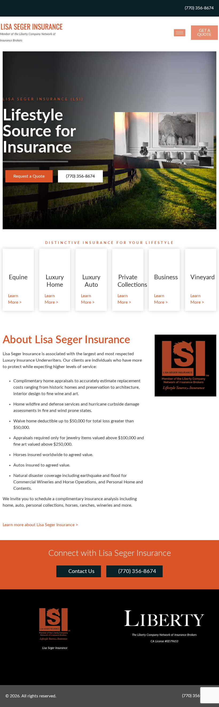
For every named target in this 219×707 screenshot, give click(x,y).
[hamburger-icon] (180, 33)
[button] (109, 666)
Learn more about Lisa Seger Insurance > (40, 525)
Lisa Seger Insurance (54, 648)
